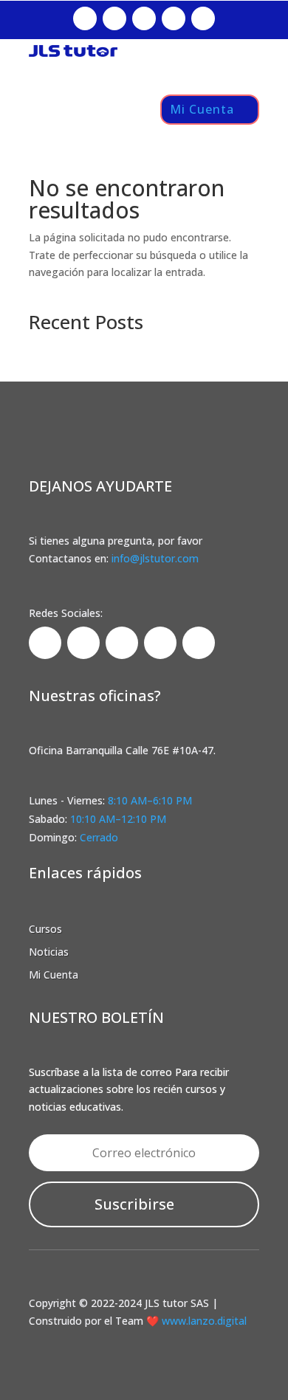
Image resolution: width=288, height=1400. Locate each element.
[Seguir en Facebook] (85, 18)
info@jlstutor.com (155, 558)
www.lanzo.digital (203, 1321)
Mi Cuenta (202, 109)
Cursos (45, 929)
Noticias (49, 952)
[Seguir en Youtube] (203, 18)
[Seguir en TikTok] (144, 18)
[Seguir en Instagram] (114, 18)
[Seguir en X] (173, 18)
